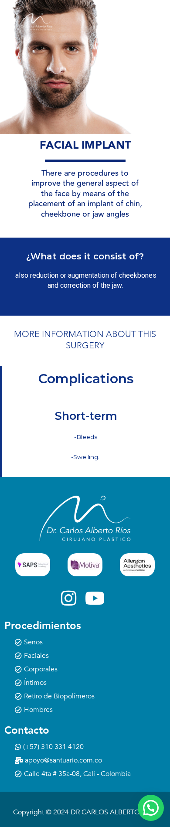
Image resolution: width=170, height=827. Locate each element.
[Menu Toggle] (122, 22)
